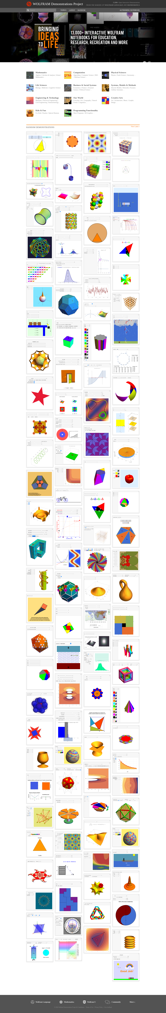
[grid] (83, 557)
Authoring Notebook (130, 10)
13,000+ (115, 2)
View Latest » (135, 126)
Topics (63, 10)
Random (81, 10)
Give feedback (108, 1007)
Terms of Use (89, 1007)
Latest (72, 10)
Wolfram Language (114, 5)
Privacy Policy (99, 1007)
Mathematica (133, 5)
